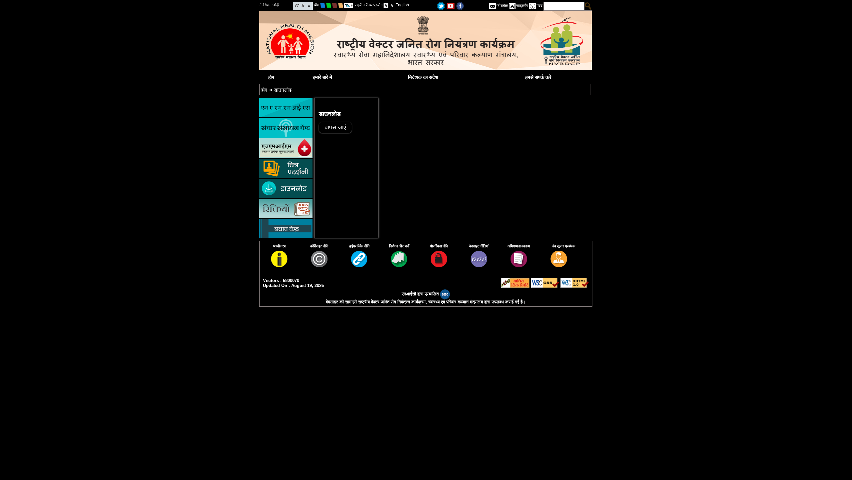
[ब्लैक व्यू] (391, 5)
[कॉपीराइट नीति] (319, 265)
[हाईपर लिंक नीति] (359, 265)
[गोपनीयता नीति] (439, 265)
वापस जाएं (335, 127)
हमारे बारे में (322, 77)
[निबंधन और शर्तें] (399, 265)
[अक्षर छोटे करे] (309, 5)
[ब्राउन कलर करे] (334, 5)
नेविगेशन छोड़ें (269, 5)
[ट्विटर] (441, 5)
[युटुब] (451, 5)
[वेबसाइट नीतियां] (479, 265)
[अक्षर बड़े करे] (297, 5)
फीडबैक (502, 5)
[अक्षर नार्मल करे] (303, 5)
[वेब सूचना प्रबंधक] (558, 265)
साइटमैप (522, 5)
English (402, 5)
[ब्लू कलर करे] (322, 5)
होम (271, 77)
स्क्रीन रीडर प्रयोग (368, 5)
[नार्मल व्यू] (385, 5)
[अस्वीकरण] (279, 265)
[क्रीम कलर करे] (340, 5)
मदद (539, 5)
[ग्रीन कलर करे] (328, 5)
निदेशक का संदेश (423, 77)
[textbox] (564, 6)
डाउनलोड (283, 90)
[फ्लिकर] (460, 5)
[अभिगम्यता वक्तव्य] (519, 265)
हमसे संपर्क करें (538, 77)
